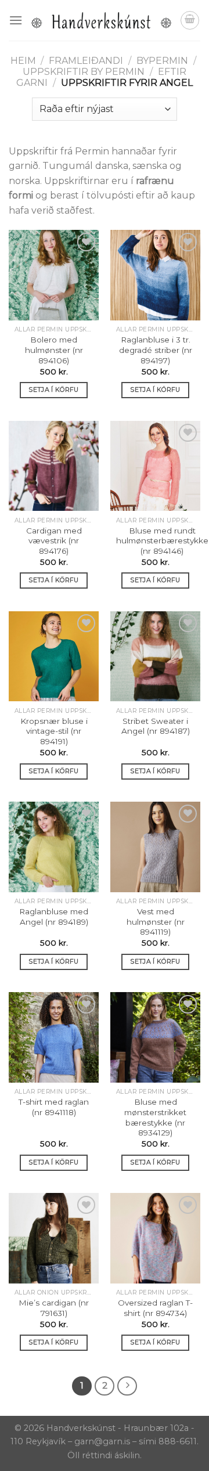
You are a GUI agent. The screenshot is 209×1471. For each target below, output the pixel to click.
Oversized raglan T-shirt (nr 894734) (155, 1308)
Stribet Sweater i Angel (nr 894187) (155, 726)
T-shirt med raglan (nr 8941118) (54, 1107)
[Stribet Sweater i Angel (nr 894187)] (155, 656)
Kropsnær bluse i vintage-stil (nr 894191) (54, 731)
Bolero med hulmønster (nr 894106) (54, 350)
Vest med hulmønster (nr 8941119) (156, 921)
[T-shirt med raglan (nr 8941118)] (54, 1037)
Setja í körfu (53, 389)
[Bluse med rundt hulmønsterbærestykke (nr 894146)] (155, 466)
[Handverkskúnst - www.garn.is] (101, 20)
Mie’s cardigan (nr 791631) (54, 1308)
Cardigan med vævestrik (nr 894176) (54, 541)
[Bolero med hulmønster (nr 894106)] (54, 275)
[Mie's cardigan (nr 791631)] (54, 1238)
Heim (23, 60)
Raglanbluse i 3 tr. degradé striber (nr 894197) (155, 350)
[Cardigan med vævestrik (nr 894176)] (54, 466)
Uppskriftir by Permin (84, 71)
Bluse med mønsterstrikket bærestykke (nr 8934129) (155, 1117)
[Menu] (16, 20)
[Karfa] (190, 20)
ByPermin (162, 60)
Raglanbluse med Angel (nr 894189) (53, 916)
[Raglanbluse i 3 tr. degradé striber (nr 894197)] (155, 275)
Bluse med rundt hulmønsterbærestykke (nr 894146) (162, 541)
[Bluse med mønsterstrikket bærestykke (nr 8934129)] (155, 1037)
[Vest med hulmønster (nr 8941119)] (155, 847)
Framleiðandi (86, 60)
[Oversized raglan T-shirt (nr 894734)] (155, 1238)
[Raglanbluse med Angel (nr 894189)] (54, 847)
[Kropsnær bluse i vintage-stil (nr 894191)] (54, 656)
